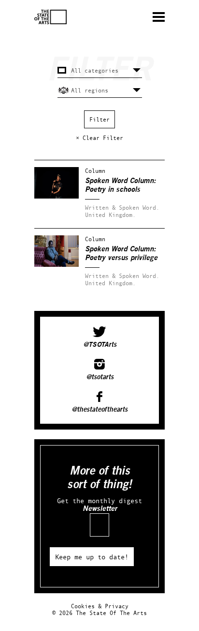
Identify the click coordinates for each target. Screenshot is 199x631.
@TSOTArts (99, 344)
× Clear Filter (99, 137)
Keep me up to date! (91, 557)
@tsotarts (100, 377)
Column (95, 170)
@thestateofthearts (99, 409)
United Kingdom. (110, 214)
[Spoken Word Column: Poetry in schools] (56, 196)
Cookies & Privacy (99, 606)
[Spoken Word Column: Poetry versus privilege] (56, 264)
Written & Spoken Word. (122, 207)
